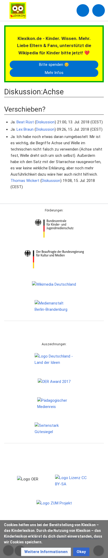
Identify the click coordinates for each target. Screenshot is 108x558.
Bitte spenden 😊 (54, 64)
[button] (46, 552)
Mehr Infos (54, 73)
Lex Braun (25, 129)
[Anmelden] (83, 10)
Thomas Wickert (24, 180)
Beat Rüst (25, 122)
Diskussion (45, 122)
